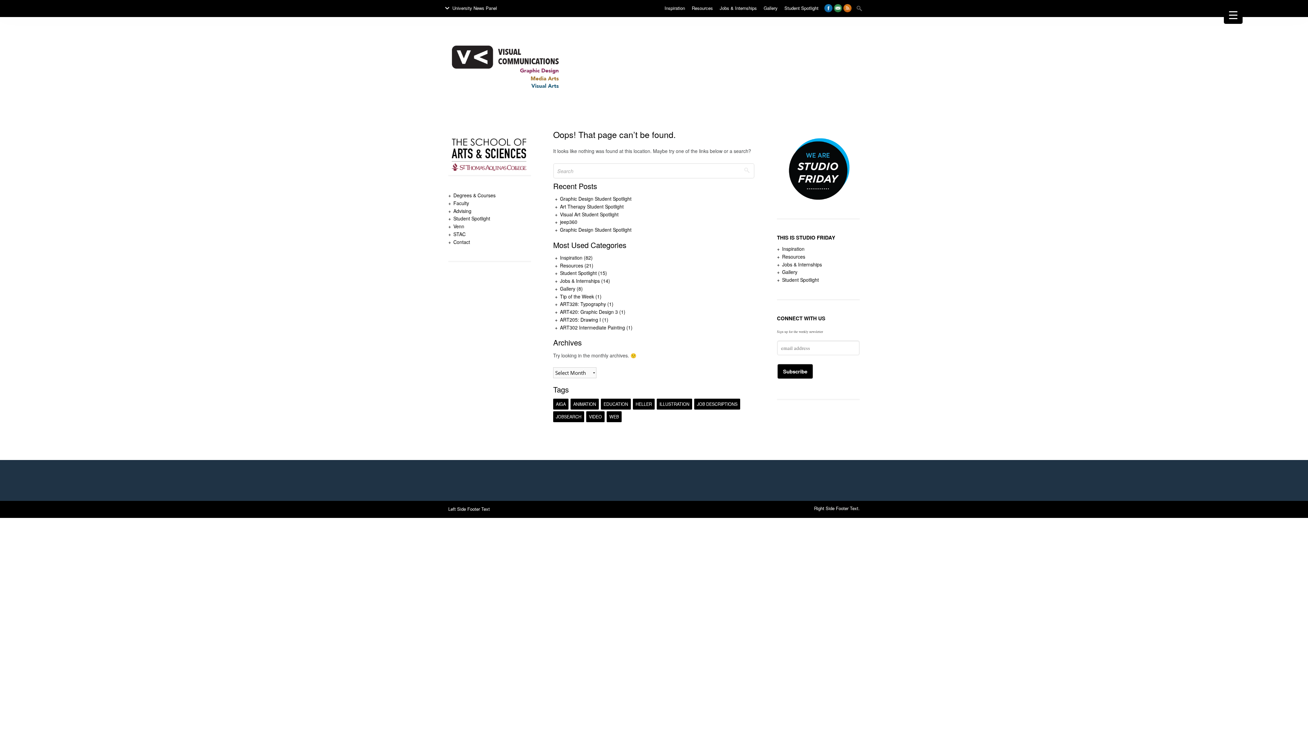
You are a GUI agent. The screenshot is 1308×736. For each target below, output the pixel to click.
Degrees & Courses (474, 195)
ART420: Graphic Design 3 (589, 311)
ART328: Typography (583, 304)
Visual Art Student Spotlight (589, 214)
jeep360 (568, 221)
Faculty (461, 203)
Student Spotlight (471, 218)
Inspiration (571, 257)
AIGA (561, 404)
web (614, 417)
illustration (674, 404)
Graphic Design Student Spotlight (596, 198)
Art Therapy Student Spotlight (592, 206)
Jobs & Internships (580, 280)
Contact (461, 242)
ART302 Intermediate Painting (592, 327)
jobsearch (568, 417)
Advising (462, 211)
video (595, 417)
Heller (644, 404)
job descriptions (717, 404)
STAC (459, 234)
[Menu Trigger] (1233, 14)
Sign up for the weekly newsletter (800, 331)
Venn (458, 226)
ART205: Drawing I (580, 319)
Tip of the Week (577, 296)
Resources (571, 265)
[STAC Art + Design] (505, 108)
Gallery (567, 288)
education (616, 404)
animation (584, 404)
